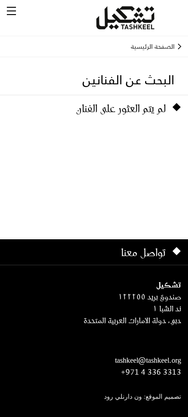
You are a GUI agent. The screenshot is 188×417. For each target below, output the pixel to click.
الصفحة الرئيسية (153, 46)
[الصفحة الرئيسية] (136, 18)
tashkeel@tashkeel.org (148, 360)
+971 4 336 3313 (151, 372)
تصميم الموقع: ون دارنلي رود (142, 397)
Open (11, 11)
